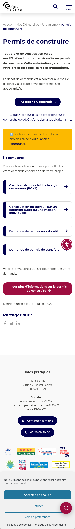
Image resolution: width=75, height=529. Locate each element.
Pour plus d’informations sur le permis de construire (38, 288)
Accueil (8, 24)
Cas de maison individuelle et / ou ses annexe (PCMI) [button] (34, 186)
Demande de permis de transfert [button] (34, 249)
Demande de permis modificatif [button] (33, 231)
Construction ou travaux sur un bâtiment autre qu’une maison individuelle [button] (33, 210)
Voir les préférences (38, 517)
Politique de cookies (19, 524)
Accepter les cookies (37, 495)
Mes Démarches (27, 24)
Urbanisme (50, 24)
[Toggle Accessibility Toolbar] (67, 244)
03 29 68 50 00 (39, 432)
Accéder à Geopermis (36, 102)
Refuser (37, 506)
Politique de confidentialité (49, 524)
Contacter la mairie (39, 420)
